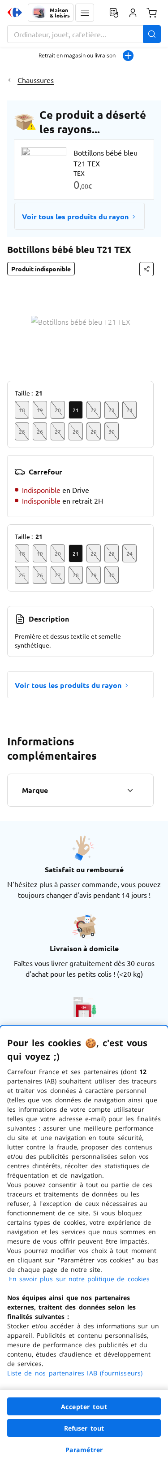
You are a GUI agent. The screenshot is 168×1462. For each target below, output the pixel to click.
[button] (84, 13)
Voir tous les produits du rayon (75, 216)
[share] (146, 269)
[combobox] (84, 34)
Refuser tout (84, 1428)
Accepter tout (84, 1406)
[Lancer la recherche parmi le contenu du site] (151, 34)
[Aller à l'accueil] (14, 13)
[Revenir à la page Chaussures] (10, 79)
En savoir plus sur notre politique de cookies (79, 1279)
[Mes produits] (113, 13)
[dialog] (84, 1244)
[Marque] (130, 790)
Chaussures (35, 79)
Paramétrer (84, 1449)
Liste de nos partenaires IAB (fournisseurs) (74, 1373)
